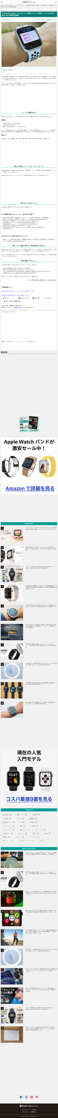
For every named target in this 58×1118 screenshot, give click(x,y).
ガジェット (23, 833)
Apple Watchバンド (9, 822)
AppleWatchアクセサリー (27, 840)
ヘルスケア (20, 837)
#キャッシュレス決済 (23, 341)
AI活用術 (6, 837)
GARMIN (34, 822)
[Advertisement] (29, 98)
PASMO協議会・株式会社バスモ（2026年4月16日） (44, 280)
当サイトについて (26, 1109)
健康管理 (33, 818)
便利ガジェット (8, 840)
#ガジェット (15, 341)
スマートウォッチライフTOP (7, 5)
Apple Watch (7, 814)
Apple (23, 826)
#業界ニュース (32, 341)
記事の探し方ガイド (18, 307)
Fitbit (43, 840)
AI (22, 822)
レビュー (20, 818)
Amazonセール (8, 833)
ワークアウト (34, 837)
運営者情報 (33, 1111)
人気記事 (36, 814)
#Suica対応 (8, 341)
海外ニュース (25, 829)
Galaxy (36, 833)
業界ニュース (22, 814)
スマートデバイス (19, 5)
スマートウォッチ (8, 826)
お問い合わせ (25, 1111)
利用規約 (34, 1109)
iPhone (48, 833)
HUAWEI (35, 826)
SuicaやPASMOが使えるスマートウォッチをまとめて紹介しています (18, 291)
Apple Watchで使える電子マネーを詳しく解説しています (15, 295)
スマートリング (41, 829)
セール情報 (7, 818)
